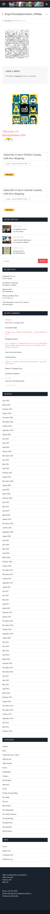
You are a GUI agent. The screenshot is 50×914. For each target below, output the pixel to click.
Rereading (5, 797)
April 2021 (5, 468)
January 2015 (6, 701)
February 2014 (7, 731)
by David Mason (19, 253)
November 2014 (7, 710)
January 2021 (6, 477)
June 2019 (5, 502)
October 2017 (7, 578)
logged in (18, 76)
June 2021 (5, 460)
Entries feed (6, 851)
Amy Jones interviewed (13, 352)
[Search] (46, 4)
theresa (8, 320)
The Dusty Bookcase (9, 814)
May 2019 (5, 507)
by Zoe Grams (18, 231)
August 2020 (6, 485)
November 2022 (7, 422)
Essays (4, 768)
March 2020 (6, 494)
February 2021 (7, 473)
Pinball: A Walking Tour (13, 368)
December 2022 (7, 417)
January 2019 (6, 519)
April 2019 (5, 511)
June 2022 (5, 443)
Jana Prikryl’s (22, 240)
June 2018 (5, 545)
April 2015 (5, 689)
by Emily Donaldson (12, 373)
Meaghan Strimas (11, 339)
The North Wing (7, 818)
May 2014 (5, 727)
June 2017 (5, 595)
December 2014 (7, 706)
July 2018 (5, 540)
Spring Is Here (18, 251)
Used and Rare (7, 827)
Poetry (4, 789)
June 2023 (5, 401)
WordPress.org (7, 859)
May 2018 (5, 549)
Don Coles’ (14, 323)
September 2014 (7, 718)
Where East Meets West (10, 296)
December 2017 (7, 570)
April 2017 (5, 604)
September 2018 (7, 532)
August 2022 (6, 434)
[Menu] (3, 4)
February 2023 (7, 409)
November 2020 (7, 481)
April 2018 (5, 553)
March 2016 (6, 659)
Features (5, 776)
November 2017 (7, 574)
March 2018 (6, 557)
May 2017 (5, 600)
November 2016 (7, 625)
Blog (4, 751)
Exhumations (6, 772)
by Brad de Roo (10, 357)
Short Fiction (6, 806)
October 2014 (7, 714)
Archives (5, 746)
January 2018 (6, 566)
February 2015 (7, 697)
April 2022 (5, 447)
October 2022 (7, 426)
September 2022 (7, 430)
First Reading (6, 780)
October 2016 (7, 629)
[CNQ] (26, 4)
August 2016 (6, 638)
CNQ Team (7, 21)
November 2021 (7, 456)
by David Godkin (11, 328)
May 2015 (5, 684)
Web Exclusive (7, 831)
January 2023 (6, 413)
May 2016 (5, 651)
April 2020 (5, 490)
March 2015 (6, 693)
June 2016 (5, 646)
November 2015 (7, 672)
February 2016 (7, 663)
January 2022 (6, 451)
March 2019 (6, 515)
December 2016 (7, 621)
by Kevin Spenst (7, 304)
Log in (4, 846)
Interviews (5, 785)
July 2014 (5, 723)
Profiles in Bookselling (10, 793)
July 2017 (5, 591)
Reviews (5, 801)
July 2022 (5, 439)
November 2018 (7, 523)
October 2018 (7, 528)
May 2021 (5, 464)
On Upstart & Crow (20, 229)
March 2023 (6, 405)
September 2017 (7, 583)
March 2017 (6, 608)
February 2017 (7, 612)
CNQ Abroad (6, 759)
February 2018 (7, 562)
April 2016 (5, 655)
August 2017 (6, 587)
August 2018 (6, 536)
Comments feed (7, 855)
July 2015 (5, 676)
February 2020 (7, 498)
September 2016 (7, 634)
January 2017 (6, 617)
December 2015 (7, 668)
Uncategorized (7, 823)
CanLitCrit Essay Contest (10, 755)
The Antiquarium (8, 810)
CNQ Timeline (7, 763)
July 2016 (5, 642)
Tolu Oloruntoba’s (15, 302)
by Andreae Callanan (20, 242)
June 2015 (5, 680)
